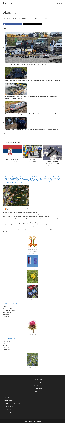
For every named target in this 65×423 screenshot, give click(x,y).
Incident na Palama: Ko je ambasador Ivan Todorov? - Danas (18, 214)
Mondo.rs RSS (6, 314)
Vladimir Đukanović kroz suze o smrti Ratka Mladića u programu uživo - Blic (22, 216)
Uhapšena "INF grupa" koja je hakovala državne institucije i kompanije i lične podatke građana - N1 (27, 224)
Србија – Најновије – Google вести (18, 209)
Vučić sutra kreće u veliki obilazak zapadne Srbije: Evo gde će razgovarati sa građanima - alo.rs (26, 222)
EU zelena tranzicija (8, 347)
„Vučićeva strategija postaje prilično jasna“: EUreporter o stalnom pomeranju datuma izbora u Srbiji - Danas (30, 230)
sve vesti (24, 18)
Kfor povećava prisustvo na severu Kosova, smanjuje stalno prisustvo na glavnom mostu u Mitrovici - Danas (30, 226)
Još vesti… (6, 133)
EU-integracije (6, 343)
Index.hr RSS (6, 316)
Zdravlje (5, 346)
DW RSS (5, 306)
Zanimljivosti (44, 18)
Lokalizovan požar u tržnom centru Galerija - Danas (16, 212)
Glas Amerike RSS (7, 308)
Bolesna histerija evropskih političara (52, 162)
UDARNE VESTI (33, 18)
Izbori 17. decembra (12, 159)
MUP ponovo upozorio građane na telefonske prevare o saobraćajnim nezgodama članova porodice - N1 (29, 218)
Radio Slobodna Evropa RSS (10, 310)
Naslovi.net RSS (7, 312)
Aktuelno (7, 29)
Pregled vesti (9, 3)
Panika (32, 159)
